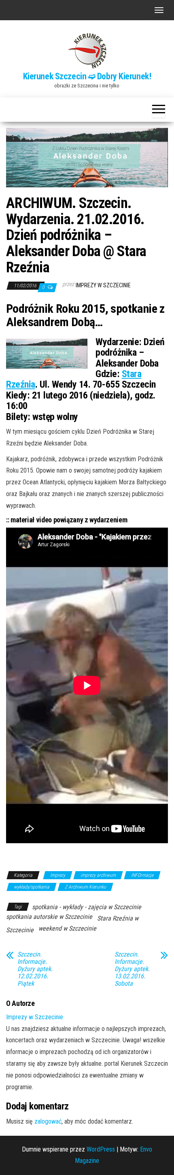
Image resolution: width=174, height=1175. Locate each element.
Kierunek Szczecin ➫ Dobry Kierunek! (87, 76)
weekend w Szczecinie (67, 928)
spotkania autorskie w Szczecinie (49, 916)
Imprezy (57, 875)
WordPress (101, 1149)
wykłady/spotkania (31, 887)
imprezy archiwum (98, 875)
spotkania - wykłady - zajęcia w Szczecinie (86, 907)
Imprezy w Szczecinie (103, 285)
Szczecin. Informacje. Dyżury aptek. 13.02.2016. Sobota (132, 969)
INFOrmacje (142, 875)
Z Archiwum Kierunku (85, 887)
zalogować (48, 1121)
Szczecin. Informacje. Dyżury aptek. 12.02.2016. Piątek (35, 969)
